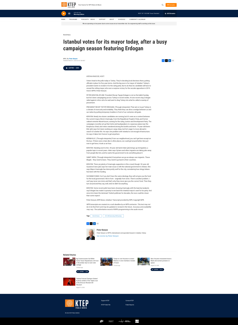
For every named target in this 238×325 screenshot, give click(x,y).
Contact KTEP (130, 300)
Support (102, 19)
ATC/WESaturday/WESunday (113, 216)
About (112, 19)
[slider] (72, 13)
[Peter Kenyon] (90, 234)
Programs (73, 19)
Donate (172, 5)
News (63, 19)
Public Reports (130, 305)
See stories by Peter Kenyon (108, 236)
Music (93, 19)
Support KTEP (105, 300)
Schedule (121, 19)
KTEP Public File (105, 305)
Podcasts (85, 19)
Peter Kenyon (73, 59)
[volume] (69, 13)
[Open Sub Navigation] (66, 19)
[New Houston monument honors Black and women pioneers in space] (144, 262)
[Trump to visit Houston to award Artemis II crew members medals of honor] (106, 262)
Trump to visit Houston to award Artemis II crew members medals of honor (124, 261)
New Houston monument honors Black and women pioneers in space (161, 261)
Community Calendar (137, 19)
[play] (63, 13)
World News (67, 35)
